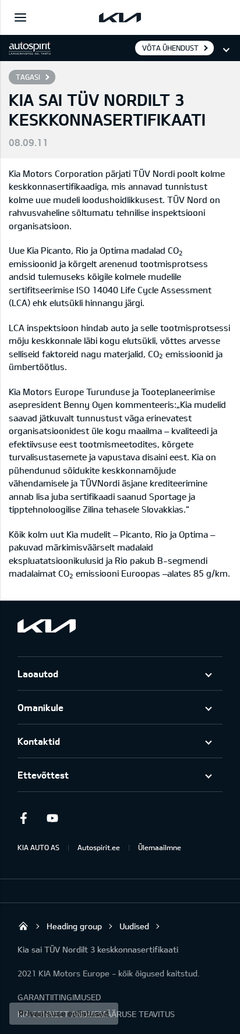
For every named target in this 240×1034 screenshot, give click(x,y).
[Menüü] (20, 17)
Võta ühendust (170, 48)
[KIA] (120, 17)
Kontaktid (38, 741)
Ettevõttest (43, 774)
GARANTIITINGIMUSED (59, 997)
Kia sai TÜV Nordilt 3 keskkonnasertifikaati (97, 949)
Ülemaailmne (159, 847)
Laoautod (37, 673)
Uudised (134, 926)
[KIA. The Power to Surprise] (46, 626)
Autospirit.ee (98, 847)
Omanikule (40, 707)
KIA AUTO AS (38, 847)
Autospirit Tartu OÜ (23, 926)
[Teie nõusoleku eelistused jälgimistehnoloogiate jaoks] (63, 1014)
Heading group (74, 926)
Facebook (23, 818)
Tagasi (28, 77)
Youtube (52, 818)
